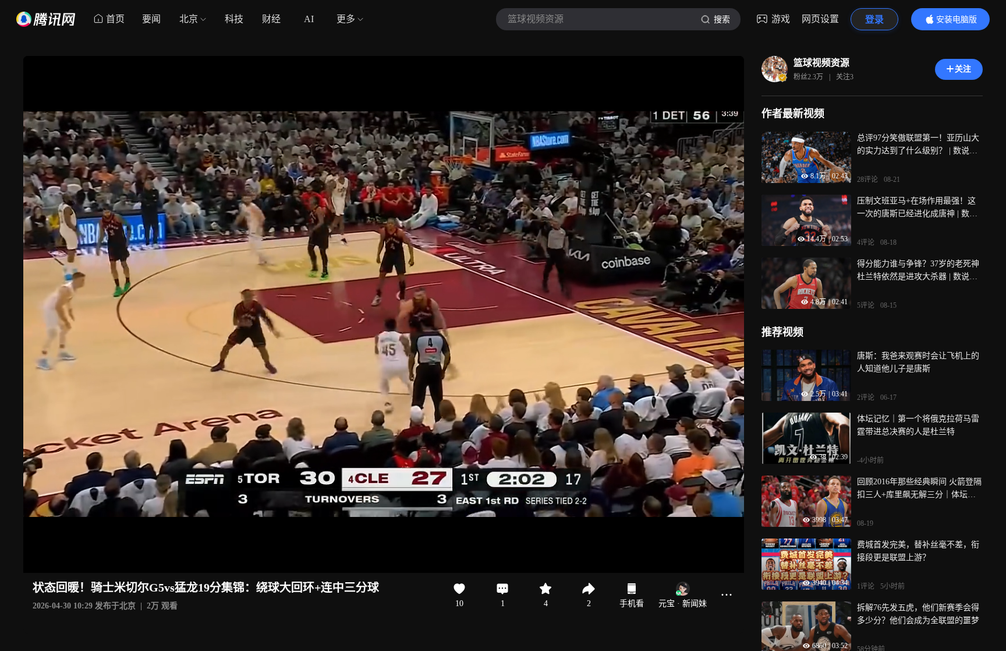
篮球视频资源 (821, 63)
